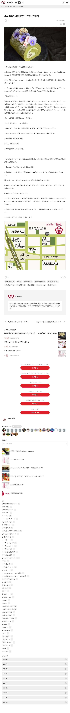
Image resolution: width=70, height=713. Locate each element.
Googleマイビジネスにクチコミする (16, 193)
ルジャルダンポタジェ (9, 579)
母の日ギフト (51, 285)
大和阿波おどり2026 (9, 618)
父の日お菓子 (7, 636)
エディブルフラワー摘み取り (11, 531)
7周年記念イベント (8, 510)
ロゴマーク (6, 582)
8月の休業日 (6, 513)
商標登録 (5, 603)
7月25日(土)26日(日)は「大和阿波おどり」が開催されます (27, 476)
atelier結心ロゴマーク (9, 519)
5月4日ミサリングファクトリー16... (18, 322)
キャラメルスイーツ (9, 543)
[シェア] (67, 2)
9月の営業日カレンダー (17, 459)
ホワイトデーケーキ (9, 567)
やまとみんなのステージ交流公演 (12, 573)
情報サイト (6, 627)
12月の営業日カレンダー (12, 351)
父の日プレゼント (8, 642)
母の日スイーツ (9, 285)
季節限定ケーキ (7, 621)
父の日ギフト (7, 639)
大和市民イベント (8, 615)
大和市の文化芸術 (8, 612)
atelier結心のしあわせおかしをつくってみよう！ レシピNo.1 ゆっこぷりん (30, 333)
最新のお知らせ (9, 281)
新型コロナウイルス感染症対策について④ (49, 322)
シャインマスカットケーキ (11, 558)
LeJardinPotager (8, 522)
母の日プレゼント (53, 281)
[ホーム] (15, 2)
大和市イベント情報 (9, 609)
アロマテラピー (7, 525)
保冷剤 (5, 591)
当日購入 (5, 624)
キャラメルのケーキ (9, 546)
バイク (5, 561)
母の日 (19, 281)
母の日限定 (31, 285)
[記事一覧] (19, 2)
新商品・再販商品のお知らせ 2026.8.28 (22, 451)
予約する (35, 368)
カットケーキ (7, 540)
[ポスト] (63, 2)
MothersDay (41, 285)
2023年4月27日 (61, 20)
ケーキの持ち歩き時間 (9, 552)
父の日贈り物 (7, 645)
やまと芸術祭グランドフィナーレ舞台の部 (15, 576)
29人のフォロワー (6, 426)
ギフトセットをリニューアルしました (16, 342)
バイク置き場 (7, 564)
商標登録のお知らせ (9, 606)
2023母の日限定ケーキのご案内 (21, 15)
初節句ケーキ (7, 594)
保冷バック (6, 588)
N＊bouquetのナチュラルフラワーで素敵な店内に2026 (27, 468)
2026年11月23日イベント (10, 504)
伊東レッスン (7, 585)
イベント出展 (7, 528)
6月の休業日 (6, 507)
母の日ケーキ (28, 281)
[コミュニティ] (23, 2)
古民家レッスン (7, 597)
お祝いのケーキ (7, 537)
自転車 (5, 648)
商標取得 (5, 600)
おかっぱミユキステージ (10, 534)
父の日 (5, 633)
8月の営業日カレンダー (17, 484)
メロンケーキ (7, 570)
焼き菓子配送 (7, 630)
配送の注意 (6, 651)
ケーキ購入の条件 (8, 555)
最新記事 (4, 440)
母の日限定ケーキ (40, 281)
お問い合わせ (35, 413)
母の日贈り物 (21, 285)
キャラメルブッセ (8, 549)
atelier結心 (10, 2)
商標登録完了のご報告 (17, 493)
